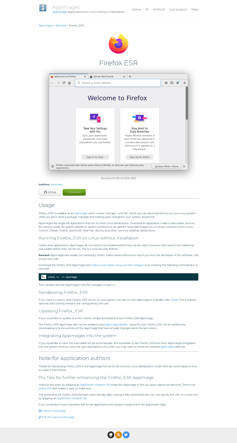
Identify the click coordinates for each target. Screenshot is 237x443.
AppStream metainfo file (95, 384)
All (147, 9)
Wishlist (159, 9)
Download (74, 192)
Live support (178, 9)
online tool (45, 388)
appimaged (167, 346)
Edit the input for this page (57, 417)
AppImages (66, 7)
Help (194, 9)
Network (61, 25)
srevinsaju (56, 184)
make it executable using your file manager (117, 265)
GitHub (51, 192)
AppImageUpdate (116, 324)
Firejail (174, 299)
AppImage (59, 12)
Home (136, 9)
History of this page (53, 410)
